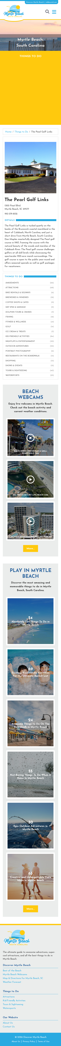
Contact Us (9, 1027)
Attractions (9, 997)
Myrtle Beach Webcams (15, 974)
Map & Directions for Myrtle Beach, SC (23, 978)
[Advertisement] (30, 90)
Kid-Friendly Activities (14, 1001)
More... (31, 548)
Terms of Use (43, 1041)
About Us (8, 1023)
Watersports (9, 1008)
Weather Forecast (12, 982)
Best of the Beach (12, 971)
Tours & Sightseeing (13, 1004)
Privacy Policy (29, 1041)
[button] (54, 12)
